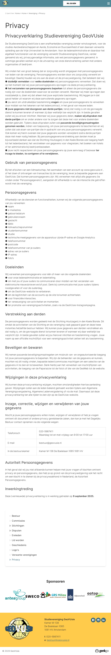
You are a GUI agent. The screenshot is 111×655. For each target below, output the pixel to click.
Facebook (93, 620)
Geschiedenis (19, 545)
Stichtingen (18, 525)
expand (10, 525)
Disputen (16, 530)
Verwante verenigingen (24, 555)
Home (17, 13)
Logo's (15, 550)
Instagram (98, 620)
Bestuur (16, 516)
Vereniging (33, 13)
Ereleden (16, 535)
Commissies (18, 521)
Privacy (42, 13)
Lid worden (18, 540)
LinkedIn (103, 620)
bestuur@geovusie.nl (58, 640)
